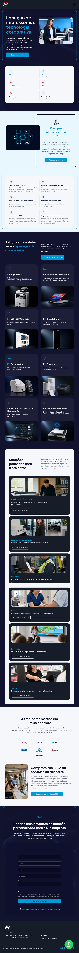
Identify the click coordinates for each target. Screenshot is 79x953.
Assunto (21, 881)
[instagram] (61, 948)
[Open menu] (74, 4)
